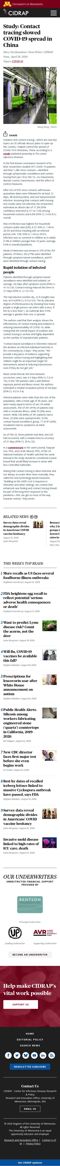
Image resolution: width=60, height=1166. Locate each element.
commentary (16, 447)
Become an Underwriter (30, 954)
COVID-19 (17, 61)
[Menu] (54, 13)
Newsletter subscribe (30, 1066)
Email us (30, 1108)
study (6, 153)
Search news (30, 1045)
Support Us (20, 1004)
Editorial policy (30, 1039)
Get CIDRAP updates (30, 1162)
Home (30, 1033)
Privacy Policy (33, 1143)
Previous (32, 517)
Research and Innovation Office (21, 1140)
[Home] (15, 12)
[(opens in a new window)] (23, 4)
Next (36, 517)
